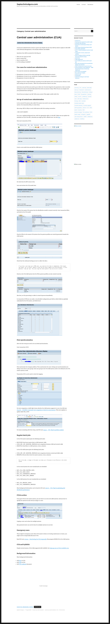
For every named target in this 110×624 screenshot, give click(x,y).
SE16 (91, 107)
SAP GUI (84, 107)
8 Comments (62, 609)
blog (59, 117)
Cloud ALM (81, 89)
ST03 (91, 112)
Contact (84, 4)
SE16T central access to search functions (83, 66)
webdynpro (89, 116)
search (76, 109)
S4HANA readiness (78, 105)
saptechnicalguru (20, 609)
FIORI (79, 94)
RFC (80, 100)
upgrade (88, 114)
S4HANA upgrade (87, 105)
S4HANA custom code (79, 103)
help (20, 562)
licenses (89, 96)
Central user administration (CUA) (39, 37)
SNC (83, 109)
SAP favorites (77, 75)
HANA (76, 96)
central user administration (50, 609)
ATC (80, 87)
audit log (84, 87)
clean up (76, 89)
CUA (57, 609)
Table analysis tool (79, 59)
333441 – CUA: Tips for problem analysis (53, 430)
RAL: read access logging (80, 72)
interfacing (84, 96)
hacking (89, 94)
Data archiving (78, 92)
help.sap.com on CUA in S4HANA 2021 (59, 548)
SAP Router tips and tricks (80, 43)
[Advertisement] (55, 19)
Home (78, 4)
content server (88, 89)
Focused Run (83, 94)
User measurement (79, 116)
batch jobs (89, 87)
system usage (77, 114)
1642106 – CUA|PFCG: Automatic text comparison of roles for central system (36, 410)
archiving (76, 87)
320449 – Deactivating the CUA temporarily (35, 539)
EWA (76, 94)
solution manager (78, 112)
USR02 (85, 116)
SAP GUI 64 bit (78, 74)
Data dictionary (85, 92)
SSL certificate (86, 112)
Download (37, 606)
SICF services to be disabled (80, 71)
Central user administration (38, 609)
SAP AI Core (77, 58)
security (80, 109)
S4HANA (83, 100)
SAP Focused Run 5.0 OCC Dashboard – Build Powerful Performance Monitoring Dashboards (84, 69)
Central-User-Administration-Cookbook (25, 606)
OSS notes (80, 98)
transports (83, 114)
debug (90, 92)
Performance (85, 98)
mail (75, 98)
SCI (88, 107)
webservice (77, 118)
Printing (76, 100)
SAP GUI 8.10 (77, 40)
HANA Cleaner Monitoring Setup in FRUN (83, 47)
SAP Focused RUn (78, 107)
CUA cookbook (22, 564)
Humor (79, 96)
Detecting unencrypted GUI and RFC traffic (83, 42)
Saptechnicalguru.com (27, 4)
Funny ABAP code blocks (80, 48)
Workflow (82, 118)
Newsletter (90, 4)
